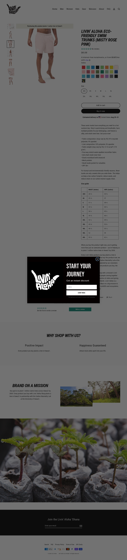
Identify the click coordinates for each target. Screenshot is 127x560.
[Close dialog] (97, 259)
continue (81, 293)
